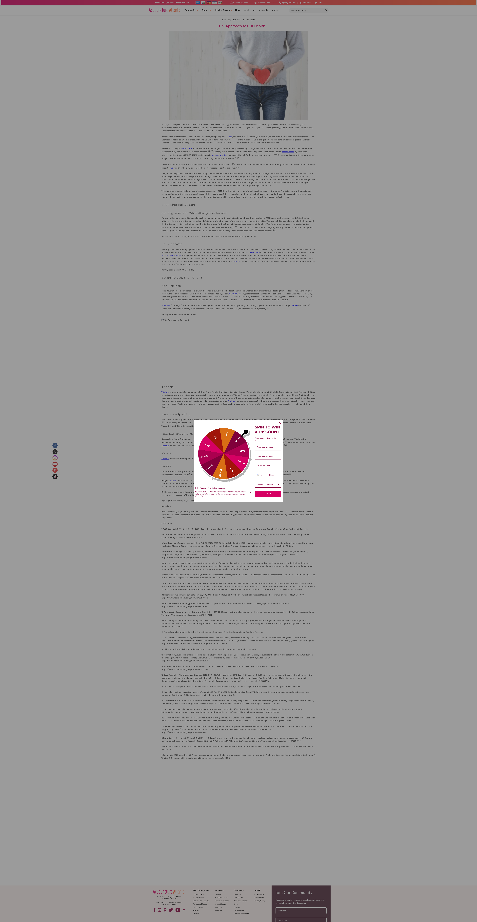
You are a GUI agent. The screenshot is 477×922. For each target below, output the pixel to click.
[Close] (280, 423)
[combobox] (260, 475)
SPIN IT (268, 494)
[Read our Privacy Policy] (250, 491)
